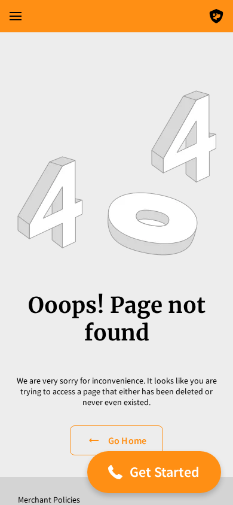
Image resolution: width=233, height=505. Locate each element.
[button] (154, 472)
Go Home (127, 440)
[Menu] (16, 16)
